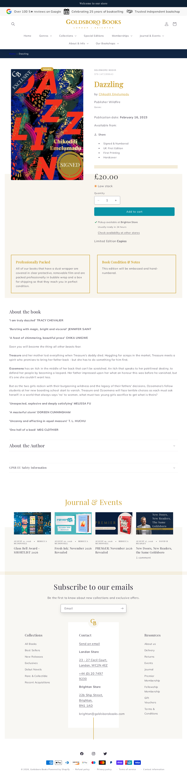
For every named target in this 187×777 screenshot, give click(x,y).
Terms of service (127, 769)
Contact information (153, 769)
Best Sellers (32, 650)
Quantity (99, 193)
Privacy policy (104, 769)
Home (12, 53)
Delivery (149, 650)
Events (148, 663)
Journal (148, 669)
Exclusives (31, 663)
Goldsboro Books (39, 769)
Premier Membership (152, 678)
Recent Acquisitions (37, 682)
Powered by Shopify (59, 769)
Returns (149, 656)
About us (150, 644)
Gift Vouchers (150, 700)
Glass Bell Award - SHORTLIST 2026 (27, 550)
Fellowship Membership (152, 689)
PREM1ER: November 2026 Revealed (113, 550)
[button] (13, 24)
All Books (31, 644)
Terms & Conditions (151, 711)
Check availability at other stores (119, 232)
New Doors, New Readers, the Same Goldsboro (154, 550)
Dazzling (23, 53)
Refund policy (82, 769)
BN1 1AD (86, 705)
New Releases (34, 656)
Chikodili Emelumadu (114, 94)
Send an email (89, 644)
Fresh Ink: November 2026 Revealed (73, 550)
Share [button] (102, 134)
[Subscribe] (122, 608)
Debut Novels (33, 669)
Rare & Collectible (36, 676)
